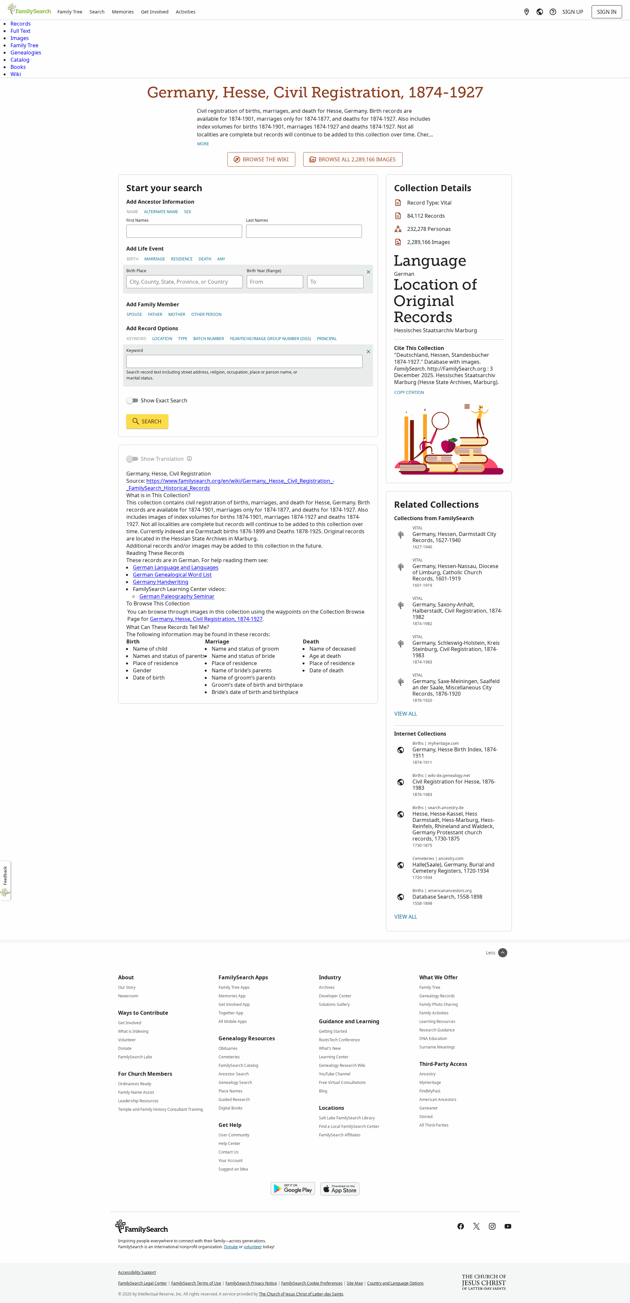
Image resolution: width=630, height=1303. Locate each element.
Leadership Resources (138, 1101)
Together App (231, 1013)
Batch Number (208, 338)
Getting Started (333, 1031)
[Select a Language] (539, 11)
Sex (187, 211)
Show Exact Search (164, 400)
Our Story (127, 987)
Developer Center (335, 996)
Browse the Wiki (265, 159)
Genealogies (25, 52)
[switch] (132, 400)
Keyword (136, 338)
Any (221, 259)
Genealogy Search (235, 1082)
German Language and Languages (176, 567)
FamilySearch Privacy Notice (251, 1283)
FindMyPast (429, 1091)
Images (19, 38)
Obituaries (228, 1048)
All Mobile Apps (233, 1021)
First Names (137, 220)
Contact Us (229, 1152)
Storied (425, 1116)
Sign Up (572, 11)
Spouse (134, 314)
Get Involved (155, 12)
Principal (327, 338)
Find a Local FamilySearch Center (349, 1126)
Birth (132, 259)
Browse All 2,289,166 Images (357, 159)
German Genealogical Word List (172, 574)
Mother (176, 314)
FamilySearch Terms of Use (196, 1283)
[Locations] (526, 11)
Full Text (20, 30)
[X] (476, 1226)
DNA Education (433, 1038)
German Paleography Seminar (177, 596)
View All (405, 713)
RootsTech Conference (339, 1040)
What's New (330, 1048)
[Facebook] (460, 1226)
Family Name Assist (136, 1092)
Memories (123, 12)
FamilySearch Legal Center (142, 1283)
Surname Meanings (437, 1047)
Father (155, 314)
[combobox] (184, 282)
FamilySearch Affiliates (340, 1135)
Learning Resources (437, 1021)
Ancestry (427, 1074)
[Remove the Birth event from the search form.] (368, 272)
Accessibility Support (137, 1272)
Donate (125, 1048)
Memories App (232, 996)
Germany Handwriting (160, 581)
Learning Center (333, 1057)
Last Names (257, 220)
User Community (234, 1135)
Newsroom (128, 996)
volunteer (253, 1247)
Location (162, 338)
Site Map (355, 1283)
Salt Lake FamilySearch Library (347, 1118)
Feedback (5, 875)
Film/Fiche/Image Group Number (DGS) (270, 338)
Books (18, 67)
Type (182, 338)
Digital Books (230, 1108)
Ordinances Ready (134, 1084)
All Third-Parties (434, 1125)
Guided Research (234, 1099)
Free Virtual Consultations (342, 1082)
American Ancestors (437, 1099)
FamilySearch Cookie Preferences (312, 1283)
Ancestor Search (234, 1074)
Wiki (15, 74)
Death (205, 259)
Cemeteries (229, 1057)
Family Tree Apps (234, 987)
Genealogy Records (437, 996)
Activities (186, 12)
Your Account (230, 1160)
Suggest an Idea (233, 1169)
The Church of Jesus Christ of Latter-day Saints (301, 1294)
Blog (323, 1091)
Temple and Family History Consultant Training (160, 1109)
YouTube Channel (334, 1074)
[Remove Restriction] (368, 352)
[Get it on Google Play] (293, 1189)
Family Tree (69, 12)
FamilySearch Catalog (238, 1065)
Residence (182, 259)
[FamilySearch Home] (29, 9)
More (203, 144)
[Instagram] (492, 1226)
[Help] (552, 11)
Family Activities (434, 1013)
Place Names (230, 1091)
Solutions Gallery (334, 1004)
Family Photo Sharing (438, 1004)
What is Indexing (133, 1031)
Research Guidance (437, 1030)
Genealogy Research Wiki (342, 1065)
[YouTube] (507, 1226)
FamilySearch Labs (135, 1057)
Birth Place (136, 271)
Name (132, 211)
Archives (327, 987)
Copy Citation (409, 392)
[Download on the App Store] (340, 1188)
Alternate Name (161, 211)
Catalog (20, 59)
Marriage (154, 259)
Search (97, 12)
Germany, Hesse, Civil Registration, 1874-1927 (206, 618)
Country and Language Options (395, 1283)
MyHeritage (430, 1082)
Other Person (206, 314)
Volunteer (127, 1040)
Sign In (607, 11)
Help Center (230, 1143)
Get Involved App (234, 1004)
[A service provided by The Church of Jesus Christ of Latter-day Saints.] (484, 1283)
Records (20, 23)
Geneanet (428, 1108)
